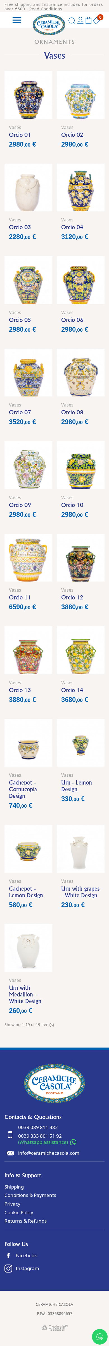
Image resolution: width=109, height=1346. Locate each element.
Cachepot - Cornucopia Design (23, 789)
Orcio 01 (20, 134)
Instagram (27, 1268)
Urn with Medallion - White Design (25, 994)
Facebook (26, 1255)
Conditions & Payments (30, 1195)
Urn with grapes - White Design (80, 892)
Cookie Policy (18, 1212)
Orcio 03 (20, 227)
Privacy (12, 1204)
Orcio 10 (72, 504)
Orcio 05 (20, 319)
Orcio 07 (20, 412)
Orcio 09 (20, 504)
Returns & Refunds (25, 1221)
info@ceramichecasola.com (48, 1153)
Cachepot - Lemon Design (26, 892)
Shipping (14, 1187)
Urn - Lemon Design (76, 786)
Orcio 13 (20, 690)
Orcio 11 (20, 597)
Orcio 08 (72, 412)
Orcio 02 (72, 134)
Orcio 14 (72, 690)
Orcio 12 (72, 597)
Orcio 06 (72, 319)
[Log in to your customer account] (80, 21)
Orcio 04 (72, 227)
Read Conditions (45, 8)
